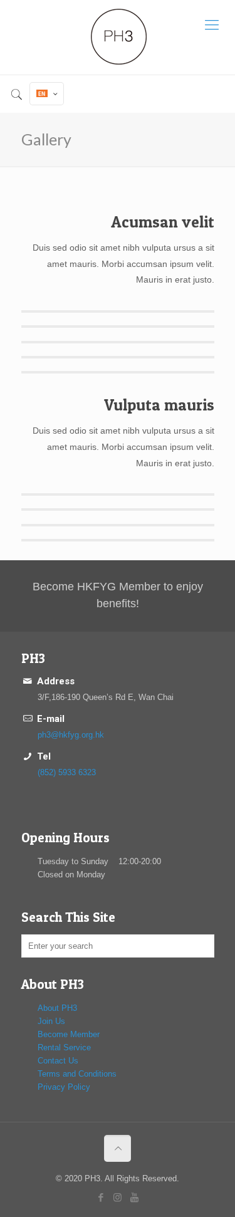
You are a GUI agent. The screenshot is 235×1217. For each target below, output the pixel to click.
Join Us (51, 1021)
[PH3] (117, 37)
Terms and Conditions (77, 1074)
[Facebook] (100, 1197)
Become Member (69, 1034)
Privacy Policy (64, 1087)
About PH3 (57, 1008)
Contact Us (58, 1060)
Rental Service (64, 1047)
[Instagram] (117, 1197)
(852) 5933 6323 (67, 772)
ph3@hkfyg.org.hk (71, 734)
